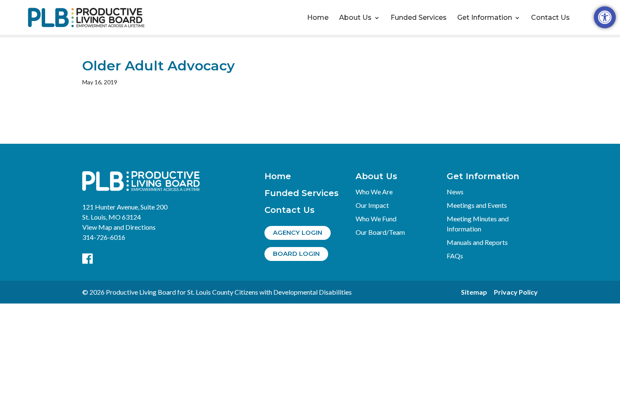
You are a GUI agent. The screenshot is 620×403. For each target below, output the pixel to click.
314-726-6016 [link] (103, 237)
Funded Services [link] (419, 17)
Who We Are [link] (374, 192)
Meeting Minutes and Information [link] (478, 224)
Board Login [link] (296, 254)
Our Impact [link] (372, 205)
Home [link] (318, 17)
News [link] (455, 192)
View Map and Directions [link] (119, 227)
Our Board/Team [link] (380, 232)
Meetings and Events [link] (477, 205)
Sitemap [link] (474, 292)
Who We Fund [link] (376, 219)
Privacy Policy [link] (516, 292)
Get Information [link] (484, 17)
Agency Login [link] (297, 232)
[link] (605, 17)
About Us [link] (355, 17)
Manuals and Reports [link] (477, 242)
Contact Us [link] (550, 17)
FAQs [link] (455, 256)
